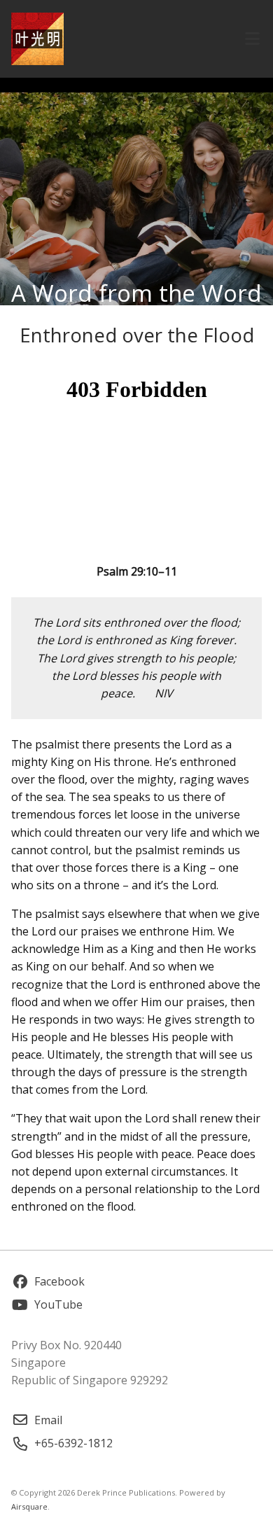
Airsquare (29, 1506)
